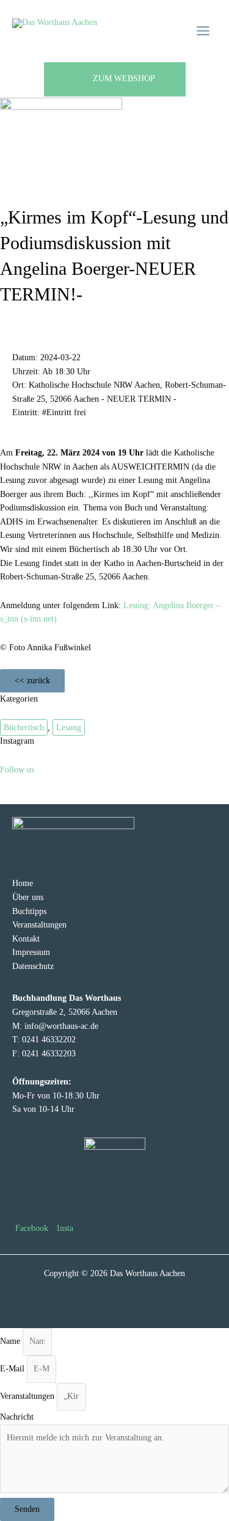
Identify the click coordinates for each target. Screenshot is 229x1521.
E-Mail (13, 1368)
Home (22, 883)
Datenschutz (33, 966)
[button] (115, 79)
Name (11, 1341)
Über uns (27, 897)
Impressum (31, 952)
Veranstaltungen (39, 924)
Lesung (68, 727)
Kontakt (26, 938)
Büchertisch (24, 727)
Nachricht (17, 1416)
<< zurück (32, 680)
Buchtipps (29, 911)
